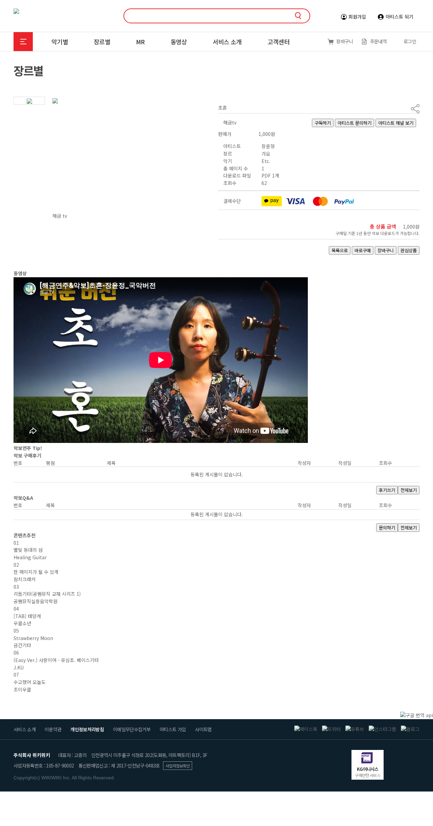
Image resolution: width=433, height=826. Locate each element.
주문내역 (378, 41)
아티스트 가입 (173, 729)
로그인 (410, 41)
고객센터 (279, 41)
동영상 (178, 41)
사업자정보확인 (177, 766)
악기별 (59, 41)
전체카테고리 (23, 41)
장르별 (102, 41)
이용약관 (53, 729)
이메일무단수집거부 (132, 729)
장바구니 (344, 41)
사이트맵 (203, 729)
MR (140, 41)
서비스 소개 (227, 41)
